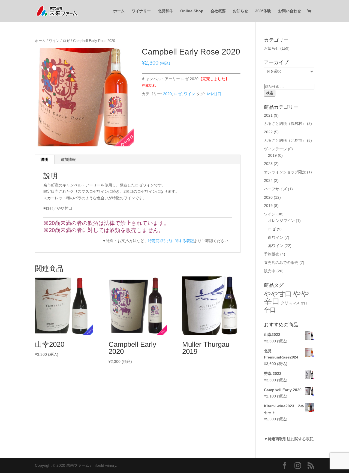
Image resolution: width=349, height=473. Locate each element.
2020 (167, 94)
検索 (269, 93)
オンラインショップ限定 (285, 172)
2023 (268, 163)
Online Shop (191, 11)
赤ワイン (275, 245)
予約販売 (271, 254)
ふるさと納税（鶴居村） (285, 123)
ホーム (119, 11)
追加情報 (68, 159)
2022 (268, 132)
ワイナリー (141, 11)
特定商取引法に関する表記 (171, 241)
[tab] (45, 159)
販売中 (269, 271)
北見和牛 (165, 11)
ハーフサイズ (275, 189)
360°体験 (263, 11)
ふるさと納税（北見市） (285, 140)
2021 (268, 115)
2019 (272, 155)
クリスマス (290, 303)
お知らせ (240, 11)
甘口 (304, 303)
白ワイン (275, 237)
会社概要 (218, 11)
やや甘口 (213, 94)
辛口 (270, 309)
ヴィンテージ (275, 149)
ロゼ (66, 41)
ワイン (54, 41)
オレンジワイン (281, 220)
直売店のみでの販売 (281, 262)
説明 (44, 159)
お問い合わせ (289, 11)
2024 (268, 180)
